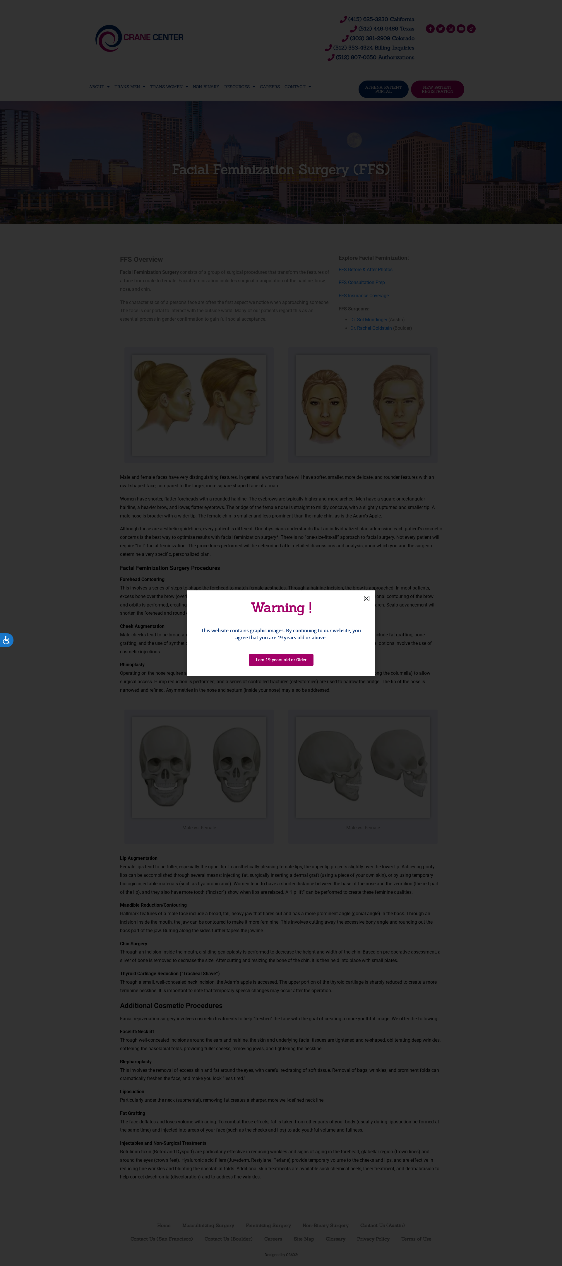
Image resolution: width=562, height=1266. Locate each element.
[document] (281, 633)
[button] (366, 598)
